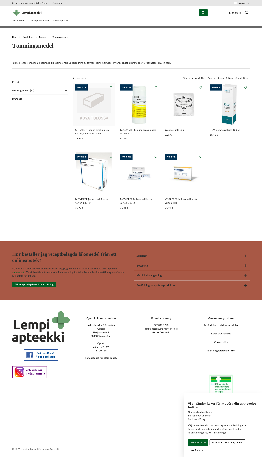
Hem (14, 37)
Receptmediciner (40, 20)
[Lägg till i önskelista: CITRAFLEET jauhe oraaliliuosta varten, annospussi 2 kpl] (111, 87)
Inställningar (197, 450)
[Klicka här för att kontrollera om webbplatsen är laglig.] (221, 384)
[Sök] (203, 12)
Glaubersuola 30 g (174, 130)
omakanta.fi (18, 272)
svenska (242, 3)
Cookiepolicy (221, 342)
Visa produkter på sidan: (194, 78)
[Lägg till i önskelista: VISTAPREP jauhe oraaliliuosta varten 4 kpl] (201, 157)
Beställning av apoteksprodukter (155, 285)
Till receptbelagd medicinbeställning (34, 284)
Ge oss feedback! (161, 332)
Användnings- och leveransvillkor (221, 325)
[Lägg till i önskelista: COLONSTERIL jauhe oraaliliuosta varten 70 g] (156, 87)
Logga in (236, 13)
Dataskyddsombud (221, 333)
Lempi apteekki (61, 20)
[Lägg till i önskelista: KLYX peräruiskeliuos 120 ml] (246, 87)
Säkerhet (141, 256)
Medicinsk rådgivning (149, 275)
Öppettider (57, 3)
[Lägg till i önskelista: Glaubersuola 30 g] (201, 87)
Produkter (18, 20)
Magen (42, 37)
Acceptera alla (198, 442)
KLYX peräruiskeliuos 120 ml (225, 130)
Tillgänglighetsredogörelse (221, 350)
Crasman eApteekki (48, 449)
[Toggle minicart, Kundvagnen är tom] (246, 12)
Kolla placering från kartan (101, 325)
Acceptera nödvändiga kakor (227, 442)
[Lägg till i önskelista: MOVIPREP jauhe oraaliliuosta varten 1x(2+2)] (111, 157)
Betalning (142, 265)
